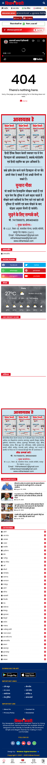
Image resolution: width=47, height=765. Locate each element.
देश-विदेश (27, 8)
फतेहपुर (24, 584)
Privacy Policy (9, 713)
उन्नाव (24, 543)
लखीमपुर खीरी (24, 629)
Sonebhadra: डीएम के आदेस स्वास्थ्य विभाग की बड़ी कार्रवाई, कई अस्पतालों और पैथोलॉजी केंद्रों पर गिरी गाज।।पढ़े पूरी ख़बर (29, 506)
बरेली (24, 588)
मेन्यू (43, 763)
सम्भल (24, 644)
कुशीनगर (24, 551)
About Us (7, 709)
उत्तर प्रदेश (16, 8)
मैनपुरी (24, 618)
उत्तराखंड (24, 539)
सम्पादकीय (6, 254)
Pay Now (39, 30)
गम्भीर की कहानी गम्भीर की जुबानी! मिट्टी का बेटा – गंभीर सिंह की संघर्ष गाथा (29, 516)
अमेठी (24, 532)
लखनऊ (24, 626)
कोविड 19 (29, 694)
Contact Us (30, 709)
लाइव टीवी (23, 763)
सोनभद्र (24, 656)
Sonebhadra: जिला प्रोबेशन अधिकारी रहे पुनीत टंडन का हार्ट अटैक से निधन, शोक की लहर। (28, 496)
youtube (36, 276)
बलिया (24, 592)
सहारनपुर (24, 648)
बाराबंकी (24, 596)
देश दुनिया (7, 697)
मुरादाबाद (24, 614)
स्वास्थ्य (24, 659)
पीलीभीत (24, 573)
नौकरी (24, 569)
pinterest (36, 270)
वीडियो (12, 763)
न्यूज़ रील (33, 763)
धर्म (24, 566)
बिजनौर (24, 599)
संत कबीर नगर (24, 637)
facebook (13, 265)
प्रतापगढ (24, 577)
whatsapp (13, 270)
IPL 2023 (7, 690)
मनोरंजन (38, 8)
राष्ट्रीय (6, 8)
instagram (13, 276)
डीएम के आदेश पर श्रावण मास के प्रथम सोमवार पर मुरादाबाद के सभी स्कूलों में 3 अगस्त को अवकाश (29, 485)
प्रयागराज (24, 581)
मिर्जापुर (24, 611)
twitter (36, 265)
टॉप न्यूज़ (7, 687)
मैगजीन (28, 687)
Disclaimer (30, 713)
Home (24, 101)
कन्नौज (24, 547)
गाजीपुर (24, 558)
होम (4, 763)
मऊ (24, 603)
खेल (24, 554)
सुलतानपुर (24, 652)
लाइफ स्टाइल (24, 633)
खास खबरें (29, 697)
